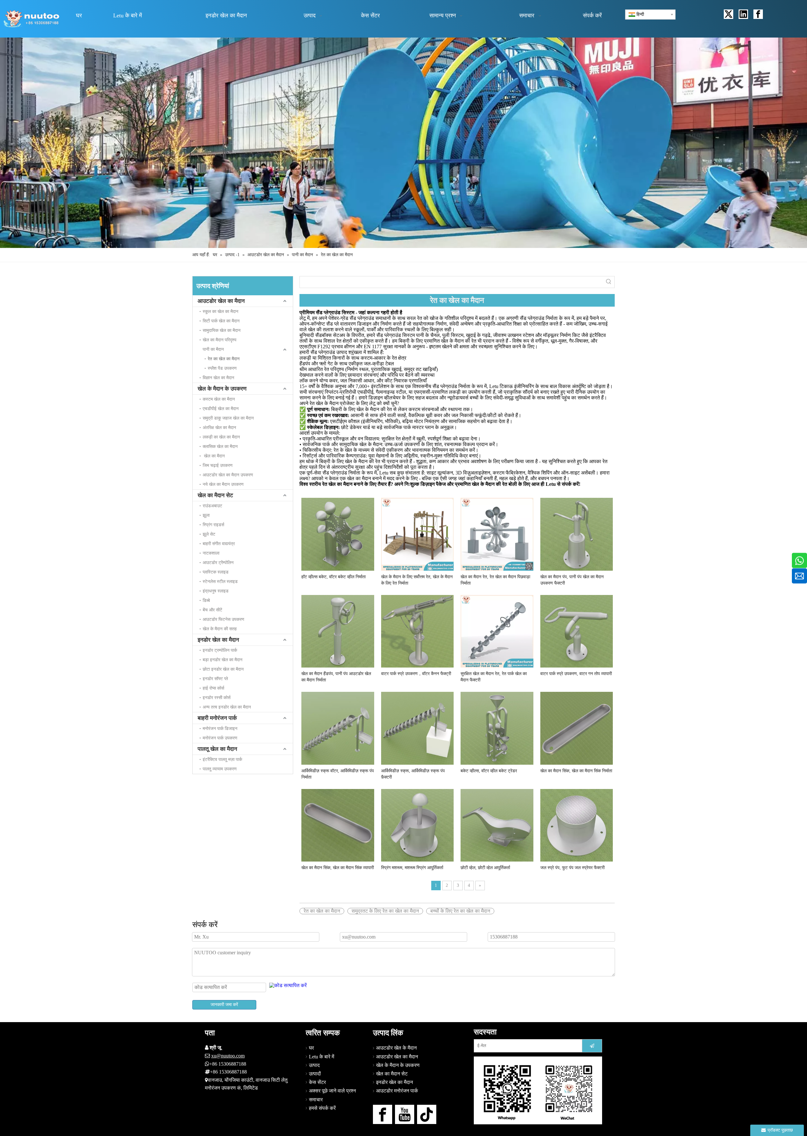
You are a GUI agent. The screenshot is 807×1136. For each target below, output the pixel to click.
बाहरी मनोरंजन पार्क (217, 718)
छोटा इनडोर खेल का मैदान (223, 669)
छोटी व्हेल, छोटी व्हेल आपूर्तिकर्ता (485, 867)
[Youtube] (404, 1114)
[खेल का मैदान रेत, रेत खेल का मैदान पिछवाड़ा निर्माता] (497, 533)
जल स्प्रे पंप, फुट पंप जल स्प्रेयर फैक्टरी (572, 867)
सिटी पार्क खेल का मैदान (221, 321)
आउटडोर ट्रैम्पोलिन (218, 562)
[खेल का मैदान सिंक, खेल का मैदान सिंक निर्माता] (576, 727)
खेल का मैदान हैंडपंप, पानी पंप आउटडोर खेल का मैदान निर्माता (336, 676)
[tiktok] (426, 1114)
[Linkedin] (743, 14)
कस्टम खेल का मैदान (219, 399)
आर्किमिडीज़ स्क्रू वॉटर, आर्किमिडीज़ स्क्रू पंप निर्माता (337, 774)
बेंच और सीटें (212, 610)
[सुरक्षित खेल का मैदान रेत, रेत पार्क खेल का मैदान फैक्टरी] (497, 630)
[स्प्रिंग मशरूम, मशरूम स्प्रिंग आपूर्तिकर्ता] (417, 824)
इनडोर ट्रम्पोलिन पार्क (220, 650)
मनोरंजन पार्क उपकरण (220, 738)
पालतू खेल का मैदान (217, 749)
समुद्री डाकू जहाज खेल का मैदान (228, 418)
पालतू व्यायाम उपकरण (220, 769)
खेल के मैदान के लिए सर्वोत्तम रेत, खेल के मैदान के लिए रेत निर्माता (417, 580)
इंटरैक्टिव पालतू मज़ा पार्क (222, 759)
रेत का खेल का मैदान (224, 358)
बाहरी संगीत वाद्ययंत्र (219, 543)
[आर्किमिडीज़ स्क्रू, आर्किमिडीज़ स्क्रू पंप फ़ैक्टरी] (417, 727)
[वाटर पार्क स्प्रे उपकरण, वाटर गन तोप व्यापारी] (576, 630)
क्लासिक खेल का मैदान (220, 446)
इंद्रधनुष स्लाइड (216, 591)
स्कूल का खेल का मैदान (220, 311)
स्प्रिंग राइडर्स (213, 524)
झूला (206, 515)
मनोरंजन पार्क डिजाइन (220, 728)
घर (311, 1048)
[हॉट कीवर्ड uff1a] (608, 282)
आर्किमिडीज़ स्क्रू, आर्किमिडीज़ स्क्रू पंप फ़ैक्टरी (413, 774)
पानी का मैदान (213, 349)
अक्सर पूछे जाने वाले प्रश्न (332, 1090)
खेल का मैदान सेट (215, 495)
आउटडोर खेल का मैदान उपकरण (228, 475)
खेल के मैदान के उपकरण (222, 389)
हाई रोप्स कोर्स (213, 688)
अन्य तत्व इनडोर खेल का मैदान (227, 707)
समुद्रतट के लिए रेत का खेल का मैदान (385, 911)
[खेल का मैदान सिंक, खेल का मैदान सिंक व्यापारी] (337, 824)
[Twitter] (728, 14)
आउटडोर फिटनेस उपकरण (223, 619)
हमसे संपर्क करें (322, 1108)
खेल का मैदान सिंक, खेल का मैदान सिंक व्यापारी (337, 867)
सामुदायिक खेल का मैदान (222, 330)
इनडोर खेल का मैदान (218, 640)
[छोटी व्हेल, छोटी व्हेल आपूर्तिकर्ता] (497, 824)
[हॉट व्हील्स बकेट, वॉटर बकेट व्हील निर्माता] (337, 533)
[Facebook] (758, 14)
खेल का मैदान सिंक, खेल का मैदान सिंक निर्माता (576, 770)
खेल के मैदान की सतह (220, 629)
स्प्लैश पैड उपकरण (222, 368)
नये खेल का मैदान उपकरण (223, 484)
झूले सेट (209, 534)
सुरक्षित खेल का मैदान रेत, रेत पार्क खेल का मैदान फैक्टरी (494, 676)
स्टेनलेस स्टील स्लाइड (220, 581)
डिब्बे (206, 600)
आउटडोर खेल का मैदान (221, 301)
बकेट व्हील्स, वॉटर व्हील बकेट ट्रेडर (489, 770)
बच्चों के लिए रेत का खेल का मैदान (460, 911)
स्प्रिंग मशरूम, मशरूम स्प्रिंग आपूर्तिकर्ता (412, 867)
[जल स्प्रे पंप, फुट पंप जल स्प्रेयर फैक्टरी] (576, 824)
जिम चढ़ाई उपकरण (218, 465)
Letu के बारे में (321, 1056)
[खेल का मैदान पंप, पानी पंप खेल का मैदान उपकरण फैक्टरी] (576, 533)
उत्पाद (314, 1065)
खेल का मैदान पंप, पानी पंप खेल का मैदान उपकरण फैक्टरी (572, 580)
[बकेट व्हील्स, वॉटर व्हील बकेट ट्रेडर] (497, 727)
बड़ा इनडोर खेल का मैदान (222, 659)
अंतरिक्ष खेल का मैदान (219, 427)
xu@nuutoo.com (228, 1055)
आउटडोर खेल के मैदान (396, 1048)
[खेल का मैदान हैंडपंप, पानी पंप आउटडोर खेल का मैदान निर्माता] (337, 630)
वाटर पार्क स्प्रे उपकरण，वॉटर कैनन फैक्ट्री (416, 673)
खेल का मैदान (214, 456)
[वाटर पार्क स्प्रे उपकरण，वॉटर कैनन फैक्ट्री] (417, 630)
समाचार (316, 1099)
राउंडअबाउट (212, 505)
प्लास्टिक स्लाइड (216, 572)
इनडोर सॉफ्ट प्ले (215, 678)
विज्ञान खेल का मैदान (218, 377)
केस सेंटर (317, 1082)
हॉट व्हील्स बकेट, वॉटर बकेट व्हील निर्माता (333, 576)
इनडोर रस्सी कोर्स (216, 697)
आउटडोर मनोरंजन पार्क (397, 1090)
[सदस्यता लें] (592, 1045)
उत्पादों (315, 1073)
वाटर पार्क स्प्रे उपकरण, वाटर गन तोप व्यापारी (576, 673)
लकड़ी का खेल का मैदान (221, 437)
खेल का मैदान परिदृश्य (219, 340)
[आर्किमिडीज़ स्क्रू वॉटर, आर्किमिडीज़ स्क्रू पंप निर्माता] (337, 727)
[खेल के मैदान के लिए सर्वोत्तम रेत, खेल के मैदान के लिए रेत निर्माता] (417, 533)
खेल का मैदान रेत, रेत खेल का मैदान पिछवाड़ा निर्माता (495, 580)
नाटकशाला (211, 553)
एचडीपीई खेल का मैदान (221, 408)
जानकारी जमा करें (224, 1004)
